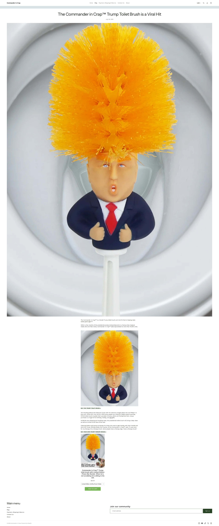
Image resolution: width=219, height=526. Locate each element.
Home (8, 507)
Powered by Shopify (26, 523)
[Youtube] (202, 523)
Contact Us (10, 514)
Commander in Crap (16, 523)
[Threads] (211, 523)
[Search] (203, 3)
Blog (8, 509)
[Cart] (211, 3)
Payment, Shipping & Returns (15, 512)
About (8, 517)
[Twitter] (208, 523)
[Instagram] (199, 523)
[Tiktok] (205, 523)
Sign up (207, 511)
